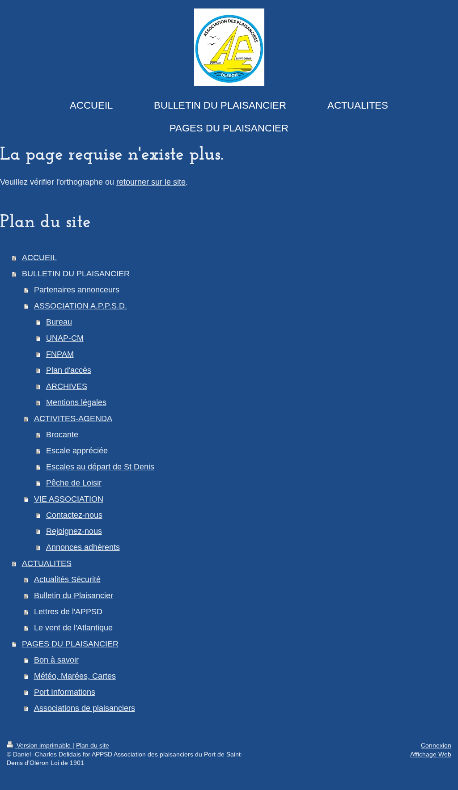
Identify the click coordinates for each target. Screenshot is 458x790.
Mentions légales (76, 402)
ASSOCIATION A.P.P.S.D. (80, 305)
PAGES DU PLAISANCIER (70, 643)
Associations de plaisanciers (84, 708)
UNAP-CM (65, 338)
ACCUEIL (39, 257)
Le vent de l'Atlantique (73, 627)
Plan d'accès (68, 370)
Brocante (62, 434)
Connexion (436, 745)
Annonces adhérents (83, 547)
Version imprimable (43, 745)
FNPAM (60, 354)
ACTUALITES (47, 563)
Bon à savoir (56, 659)
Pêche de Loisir (74, 482)
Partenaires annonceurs (76, 289)
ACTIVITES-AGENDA (73, 418)
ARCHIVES (66, 386)
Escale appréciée (77, 450)
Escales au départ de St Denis (100, 466)
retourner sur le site (151, 181)
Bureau (59, 321)
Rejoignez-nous (74, 531)
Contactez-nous (74, 515)
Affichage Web (430, 754)
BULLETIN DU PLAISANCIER (76, 273)
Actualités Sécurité (67, 579)
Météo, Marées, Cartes (75, 676)
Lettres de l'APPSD (68, 611)
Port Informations (64, 692)
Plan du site (92, 745)
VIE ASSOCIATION (68, 498)
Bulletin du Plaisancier (73, 595)
